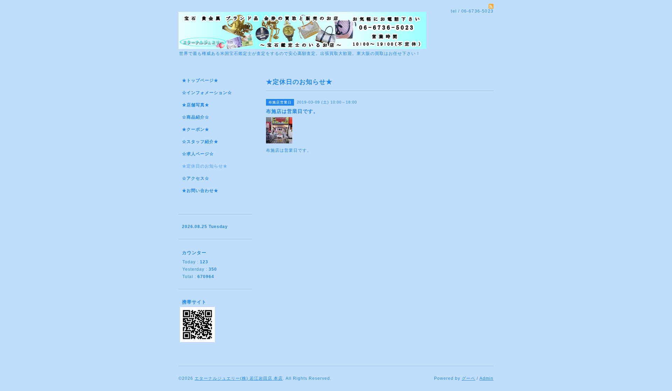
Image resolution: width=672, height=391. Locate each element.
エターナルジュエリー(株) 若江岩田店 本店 (239, 378)
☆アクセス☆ (195, 178)
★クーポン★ (195, 129)
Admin (486, 378)
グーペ (468, 378)
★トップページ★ (200, 80)
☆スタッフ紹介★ (200, 141)
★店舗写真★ (195, 104)
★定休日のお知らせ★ (204, 166)
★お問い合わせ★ (200, 190)
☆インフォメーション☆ (207, 92)
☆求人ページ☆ (198, 153)
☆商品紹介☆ (195, 117)
